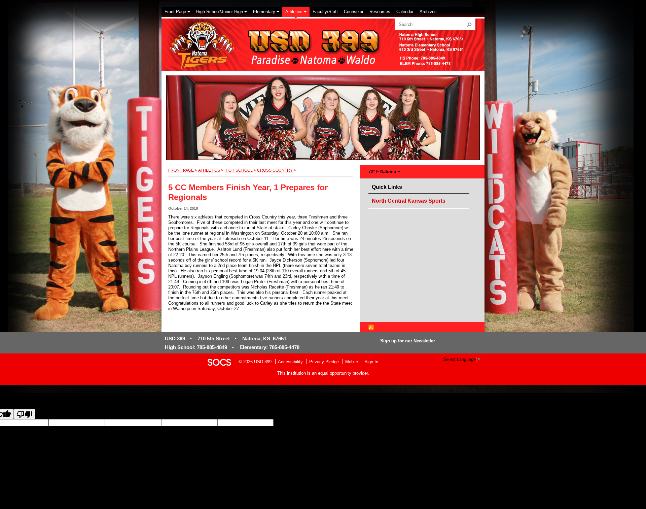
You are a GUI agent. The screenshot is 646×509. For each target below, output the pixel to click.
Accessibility (290, 361)
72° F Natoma (382, 171)
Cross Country (275, 170)
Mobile (351, 361)
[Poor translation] (24, 414)
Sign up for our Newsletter (407, 340)
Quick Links (388, 187)
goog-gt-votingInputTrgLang (353, 422)
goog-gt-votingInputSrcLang (300, 422)
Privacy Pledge (324, 361)
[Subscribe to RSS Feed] (371, 326)
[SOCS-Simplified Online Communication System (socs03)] (219, 361)
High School (238, 170)
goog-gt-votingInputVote (508, 422)
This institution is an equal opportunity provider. (323, 373)
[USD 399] (274, 41)
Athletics (209, 170)
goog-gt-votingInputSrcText (406, 422)
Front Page (181, 170)
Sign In (371, 361)
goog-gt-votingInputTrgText (459, 422)
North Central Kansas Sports (408, 201)
